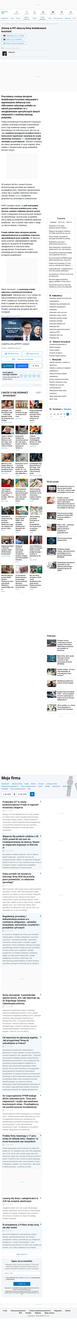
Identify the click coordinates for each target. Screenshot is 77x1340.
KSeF (74, 18)
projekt (28, 295)
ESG (29, 789)
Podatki (47, 786)
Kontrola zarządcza (55, 353)
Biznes (18, 18)
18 (54, 414)
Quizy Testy (53, 399)
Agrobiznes (56, 786)
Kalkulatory (57, 295)
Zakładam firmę (17, 784)
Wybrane (69, 222)
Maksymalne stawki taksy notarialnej (57, 392)
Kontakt (28, 1313)
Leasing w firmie (51, 784)
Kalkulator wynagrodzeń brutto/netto (57, 308)
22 (68, 414)
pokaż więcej (21, 1254)
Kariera (67, 1311)
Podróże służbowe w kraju (58, 382)
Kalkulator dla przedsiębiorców (59, 304)
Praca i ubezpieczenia (28, 786)
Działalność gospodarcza (57, 344)
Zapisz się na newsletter (25, 359)
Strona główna (5, 23)
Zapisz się (21, 1284)
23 (71, 414)
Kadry (12, 18)
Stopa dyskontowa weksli (57, 396)
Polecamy (51, 635)
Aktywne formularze (61, 341)
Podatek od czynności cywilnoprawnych (56, 386)
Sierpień (67, 409)
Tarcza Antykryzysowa (17, 789)
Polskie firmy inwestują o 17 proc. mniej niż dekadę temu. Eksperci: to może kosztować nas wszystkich (60, 264)
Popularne (53, 222)
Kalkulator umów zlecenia (58, 312)
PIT (23, 139)
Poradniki (5, 789)
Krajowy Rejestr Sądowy (57, 356)
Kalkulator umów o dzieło (57, 315)
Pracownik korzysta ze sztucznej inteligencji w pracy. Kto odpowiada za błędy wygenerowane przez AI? (60, 286)
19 (58, 414)
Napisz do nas (34, 353)
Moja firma (15, 23)
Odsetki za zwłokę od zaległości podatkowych (60, 369)
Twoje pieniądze (42, 18)
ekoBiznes (65, 786)
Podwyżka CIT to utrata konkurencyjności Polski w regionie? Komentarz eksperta (59, 227)
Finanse (41, 784)
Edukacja (68, 18)
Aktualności (23, 23)
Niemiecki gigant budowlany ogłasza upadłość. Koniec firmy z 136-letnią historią (60, 280)
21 (64, 414)
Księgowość (4, 18)
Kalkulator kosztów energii (58, 318)
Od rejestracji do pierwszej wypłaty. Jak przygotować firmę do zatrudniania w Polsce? (60, 254)
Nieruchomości (58, 18)
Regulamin (58, 1311)
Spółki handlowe (55, 347)
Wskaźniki (56, 359)
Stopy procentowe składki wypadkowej (58, 375)
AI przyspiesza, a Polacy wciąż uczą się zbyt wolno (61, 275)
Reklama (38, 1313)
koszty (18, 196)
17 (51, 414)
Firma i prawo (53, 481)
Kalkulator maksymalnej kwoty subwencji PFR (59, 331)
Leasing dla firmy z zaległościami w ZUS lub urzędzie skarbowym (60, 270)
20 (61, 414)
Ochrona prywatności (18, 1311)
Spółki (27, 784)
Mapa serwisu (49, 1313)
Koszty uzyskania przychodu (58, 379)
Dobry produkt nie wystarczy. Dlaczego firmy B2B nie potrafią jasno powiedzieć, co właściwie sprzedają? (59, 238)
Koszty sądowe (54, 350)
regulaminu (27, 1277)
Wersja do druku (13, 353)
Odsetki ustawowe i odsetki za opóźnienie (59, 364)
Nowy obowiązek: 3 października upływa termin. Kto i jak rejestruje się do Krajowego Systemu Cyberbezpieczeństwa (60, 248)
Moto (50, 18)
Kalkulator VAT (54, 326)
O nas (5, 1311)
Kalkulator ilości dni (56, 335)
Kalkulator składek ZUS (57, 324)
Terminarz (56, 409)
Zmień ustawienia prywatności (40, 1311)
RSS (20, 1313)
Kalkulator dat (54, 338)
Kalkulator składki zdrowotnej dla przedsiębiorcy (60, 300)
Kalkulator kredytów (56, 321)
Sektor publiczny (26, 18)
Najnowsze (61, 222)
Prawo (35, 18)
